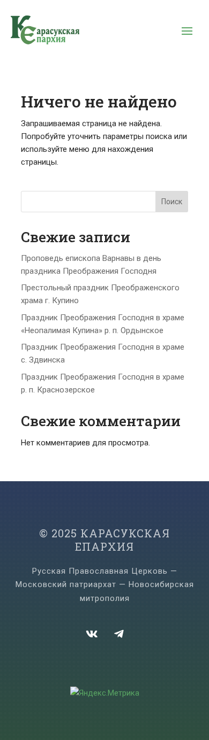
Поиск (171, 201)
